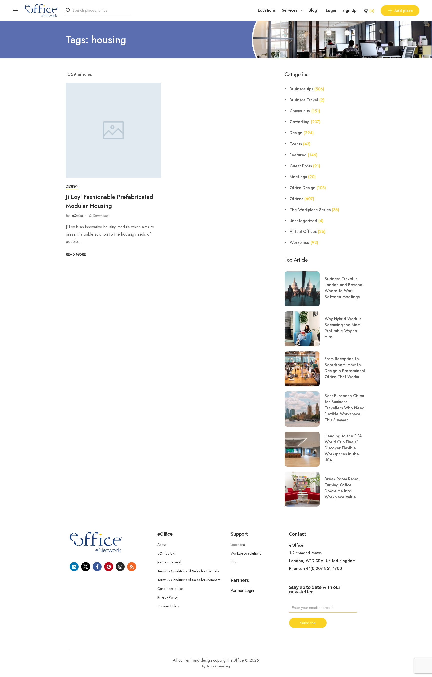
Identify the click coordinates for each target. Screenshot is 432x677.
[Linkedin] (74, 566)
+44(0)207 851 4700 (322, 568)
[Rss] (131, 566)
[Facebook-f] (97, 566)
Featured (298, 155)
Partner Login (242, 590)
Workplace (300, 242)
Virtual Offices (303, 231)
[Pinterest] (108, 566)
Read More (76, 254)
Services (290, 10)
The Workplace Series (310, 210)
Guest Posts (301, 166)
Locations (267, 10)
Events (296, 144)
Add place (403, 10)
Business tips (301, 89)
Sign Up (349, 10)
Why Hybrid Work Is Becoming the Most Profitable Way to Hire (343, 328)
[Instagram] (120, 566)
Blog (313, 10)
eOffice (77, 215)
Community (300, 111)
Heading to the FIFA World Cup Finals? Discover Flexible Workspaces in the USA (343, 448)
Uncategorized (303, 221)
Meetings (298, 177)
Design (72, 186)
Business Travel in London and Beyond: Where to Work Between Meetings (344, 288)
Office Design (303, 188)
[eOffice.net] (41, 10)
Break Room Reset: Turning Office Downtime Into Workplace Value (342, 488)
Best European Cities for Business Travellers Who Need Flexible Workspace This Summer (345, 408)
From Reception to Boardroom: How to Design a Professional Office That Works (345, 368)
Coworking (300, 122)
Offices (296, 199)
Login (331, 10)
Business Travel (304, 100)
